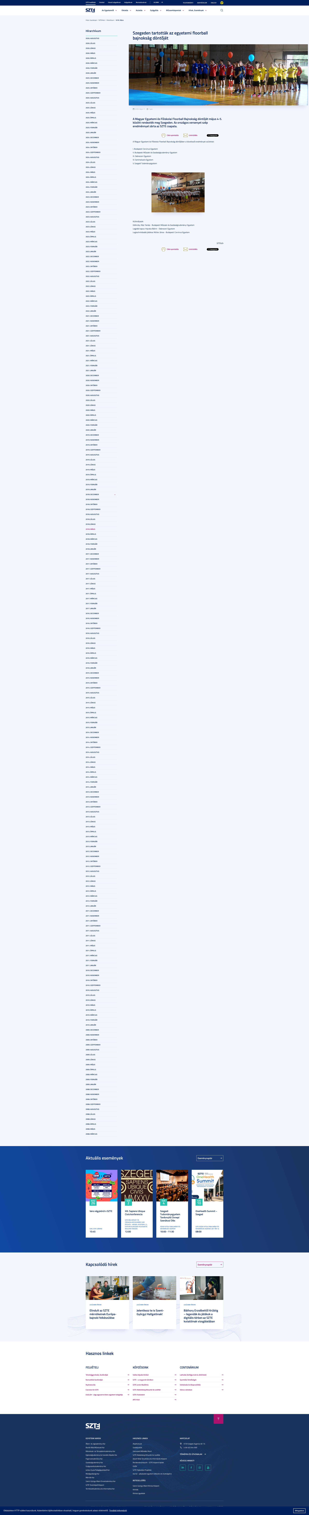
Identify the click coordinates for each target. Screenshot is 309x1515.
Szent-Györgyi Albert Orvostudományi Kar (101, 1481)
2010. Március (91, 1015)
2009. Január (91, 1084)
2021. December (92, 316)
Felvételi (101, 2)
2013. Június (91, 821)
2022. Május (90, 291)
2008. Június (91, 1119)
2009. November (92, 1035)
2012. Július (90, 876)
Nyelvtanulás (90, 1385)
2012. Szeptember (93, 866)
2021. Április (91, 355)
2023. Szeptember (93, 212)
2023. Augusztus (92, 217)
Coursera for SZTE (92, 1390)
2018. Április (91, 534)
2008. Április (91, 1124)
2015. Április (91, 712)
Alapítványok (137, 1444)
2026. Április (91, 58)
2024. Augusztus (92, 157)
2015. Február (91, 722)
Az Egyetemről (108, 10)
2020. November (92, 380)
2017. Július (90, 579)
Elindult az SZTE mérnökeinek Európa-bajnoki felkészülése (103, 1314)
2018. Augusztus (92, 514)
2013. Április (91, 831)
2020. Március (91, 420)
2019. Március (91, 479)
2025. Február (91, 127)
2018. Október (91, 504)
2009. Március (91, 1074)
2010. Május (90, 1005)
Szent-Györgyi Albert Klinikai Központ (146, 1486)
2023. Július (90, 222)
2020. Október (91, 385)
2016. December (92, 613)
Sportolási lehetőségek (188, 1380)
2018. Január (91, 549)
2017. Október (91, 564)
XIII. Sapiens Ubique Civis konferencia (135, 1212)
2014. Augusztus (92, 752)
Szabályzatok (137, 1447)
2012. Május (90, 886)
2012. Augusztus (92, 871)
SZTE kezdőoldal (91, 2)
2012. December (92, 851)
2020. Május (90, 410)
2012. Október (91, 861)
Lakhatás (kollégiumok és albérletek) (193, 1375)
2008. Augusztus (92, 1109)
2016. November (92, 618)
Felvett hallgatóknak (114, 2)
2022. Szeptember (93, 271)
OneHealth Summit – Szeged (206, 1212)
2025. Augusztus (92, 98)
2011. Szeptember (93, 926)
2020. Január (91, 430)
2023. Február (91, 246)
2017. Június (91, 583)
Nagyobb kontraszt (221, 2)
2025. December (92, 78)
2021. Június (91, 345)
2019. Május (90, 469)
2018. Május (120, 20)
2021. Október (91, 326)
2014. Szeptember (93, 747)
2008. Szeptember (93, 1104)
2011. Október (91, 921)
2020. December (92, 375)
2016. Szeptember (93, 628)
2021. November (92, 321)
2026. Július (90, 43)
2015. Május (90, 707)
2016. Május (90, 648)
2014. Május (90, 767)
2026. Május (90, 53)
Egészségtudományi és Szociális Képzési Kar (101, 1455)
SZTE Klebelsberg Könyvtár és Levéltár (147, 1390)
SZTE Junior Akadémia (140, 1385)
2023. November (92, 202)
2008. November (92, 1094)
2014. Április (91, 772)
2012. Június (91, 881)
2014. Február (91, 782)
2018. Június (91, 524)
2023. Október (91, 207)
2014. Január (91, 787)
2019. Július (90, 460)
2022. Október (91, 266)
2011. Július (90, 935)
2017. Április (91, 593)
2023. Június (91, 227)
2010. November (92, 975)
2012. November (92, 856)
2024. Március (91, 182)
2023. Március (91, 241)
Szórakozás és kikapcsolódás (190, 1385)
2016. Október (91, 623)
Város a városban (186, 1390)
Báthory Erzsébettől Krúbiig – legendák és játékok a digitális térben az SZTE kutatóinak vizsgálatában (201, 1315)
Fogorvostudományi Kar (94, 1459)
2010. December (92, 970)
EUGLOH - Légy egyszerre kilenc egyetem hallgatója (104, 1394)
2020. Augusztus (92, 395)
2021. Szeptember (93, 331)
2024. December (92, 137)
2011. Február (91, 960)
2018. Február (91, 544)
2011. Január (91, 965)
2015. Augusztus (92, 693)
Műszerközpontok (173, 10)
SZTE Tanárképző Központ (95, 1485)
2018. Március (91, 539)
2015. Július (90, 697)
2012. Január (91, 906)
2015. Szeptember (93, 688)
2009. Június (91, 1059)
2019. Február (91, 484)
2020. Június (91, 405)
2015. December (92, 673)
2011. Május (90, 945)
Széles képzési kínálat (141, 1375)
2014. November (92, 737)
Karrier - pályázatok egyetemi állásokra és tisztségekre (152, 1474)
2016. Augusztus (92, 633)
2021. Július (90, 341)
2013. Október (91, 802)
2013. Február (91, 841)
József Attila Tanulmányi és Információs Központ (150, 1459)
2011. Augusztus (92, 931)
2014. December (92, 732)
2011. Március (91, 955)
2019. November (92, 440)
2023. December (92, 197)
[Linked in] (183, 1468)
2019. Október (91, 445)
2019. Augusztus (92, 455)
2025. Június (91, 108)
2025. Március (91, 122)
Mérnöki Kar (90, 1477)
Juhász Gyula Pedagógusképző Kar (98, 1470)
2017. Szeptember (93, 569)
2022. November (92, 261)
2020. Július (90, 400)
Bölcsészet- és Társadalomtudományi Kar (100, 1451)
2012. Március (91, 896)
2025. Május (90, 112)
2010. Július (90, 995)
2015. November (92, 678)
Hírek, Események (196, 10)
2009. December (92, 1030)
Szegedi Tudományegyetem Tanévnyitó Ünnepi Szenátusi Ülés (170, 1215)
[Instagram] (200, 1468)
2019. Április (91, 474)
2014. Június (91, 762)
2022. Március (91, 301)
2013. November (92, 797)
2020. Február (91, 425)
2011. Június (91, 940)
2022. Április (91, 296)
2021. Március (91, 360)
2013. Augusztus (92, 812)
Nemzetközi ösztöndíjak (94, 1380)
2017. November (92, 559)
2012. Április (91, 891)
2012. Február (91, 901)
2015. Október (91, 683)
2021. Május (90, 350)
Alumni (156, 2)
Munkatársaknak (141, 2)
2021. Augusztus (92, 336)
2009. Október (91, 1040)
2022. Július (90, 281)
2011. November (92, 916)
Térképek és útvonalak (191, 1454)
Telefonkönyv (188, 3)
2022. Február (91, 306)
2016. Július (90, 638)
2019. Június (91, 464)
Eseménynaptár (205, 1158)
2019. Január (91, 489)
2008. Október (91, 1099)
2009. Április (91, 1069)
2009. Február (91, 1079)
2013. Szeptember (93, 807)
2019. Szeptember (93, 450)
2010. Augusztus (92, 990)
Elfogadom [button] (299, 1511)
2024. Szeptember (93, 152)
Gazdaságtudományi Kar (94, 1462)
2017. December (92, 554)
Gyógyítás (154, 10)
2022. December (92, 256)
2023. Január (91, 251)
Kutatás (139, 10)
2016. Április (91, 653)
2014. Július (90, 757)
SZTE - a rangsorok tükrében (143, 1380)
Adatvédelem (202, 3)
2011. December (92, 911)
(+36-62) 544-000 (190, 1447)
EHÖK (135, 1466)
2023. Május (90, 231)
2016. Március (91, 658)
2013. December (92, 792)
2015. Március (91, 717)
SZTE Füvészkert (139, 1394)
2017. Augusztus (92, 574)
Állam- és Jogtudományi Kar (95, 1444)
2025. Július (90, 103)
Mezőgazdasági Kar (92, 1474)
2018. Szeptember (93, 509)
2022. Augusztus (92, 276)
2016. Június (91, 643)
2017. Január (91, 608)
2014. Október (91, 742)
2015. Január (91, 727)
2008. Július (90, 1114)
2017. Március (91, 598)
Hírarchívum (110, 20)
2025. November (92, 83)
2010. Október (91, 980)
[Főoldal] (90, 10)
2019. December (92, 435)
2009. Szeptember (93, 1045)
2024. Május (90, 172)
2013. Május (90, 826)
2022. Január (91, 311)
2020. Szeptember (93, 390)
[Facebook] (191, 1468)
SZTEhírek (102, 20)
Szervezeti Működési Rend (142, 1451)
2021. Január (91, 370)
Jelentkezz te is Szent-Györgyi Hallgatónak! (150, 1312)
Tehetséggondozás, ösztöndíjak (97, 1375)
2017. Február (91, 603)
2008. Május (90, 1129)
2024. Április (91, 177)
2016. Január (91, 668)
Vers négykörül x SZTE (101, 1211)
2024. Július (90, 162)
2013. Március (91, 836)
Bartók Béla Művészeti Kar (95, 1447)
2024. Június (91, 167)
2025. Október (91, 88)
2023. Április (91, 236)
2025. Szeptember (93, 93)
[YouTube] (208, 1468)
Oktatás (125, 10)
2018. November (92, 499)
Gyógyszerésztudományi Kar (96, 1466)
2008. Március (91, 1134)
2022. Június (91, 286)
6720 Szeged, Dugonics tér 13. (194, 1444)
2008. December (92, 1089)
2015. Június (91, 702)
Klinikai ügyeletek (139, 1493)
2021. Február (91, 365)
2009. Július (90, 1054)
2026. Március (91, 63)
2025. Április (91, 117)
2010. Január (91, 1025)
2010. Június (91, 1000)
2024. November (92, 142)
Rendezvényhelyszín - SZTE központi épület (148, 1462)
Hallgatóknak (128, 2)
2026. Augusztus (92, 38)
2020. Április (91, 415)
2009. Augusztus (92, 1049)
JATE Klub (136, 1399)
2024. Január (91, 192)
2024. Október (91, 147)
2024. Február (91, 187)
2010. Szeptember (93, 985)
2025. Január (91, 132)
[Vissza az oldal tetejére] (218, 1419)
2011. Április (91, 950)
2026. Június (91, 48)
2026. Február (91, 68)
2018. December (92, 494)
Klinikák (135, 1489)
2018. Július (90, 519)
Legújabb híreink (96, 1305)
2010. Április (91, 1010)
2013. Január (91, 846)
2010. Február (91, 1020)
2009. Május (90, 1064)
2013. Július (90, 816)
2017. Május (90, 588)
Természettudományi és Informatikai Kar (100, 1489)
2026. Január (91, 73)
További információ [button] (118, 1511)
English (213, 3)
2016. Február (91, 663)
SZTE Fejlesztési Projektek (142, 1470)
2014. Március (91, 777)
